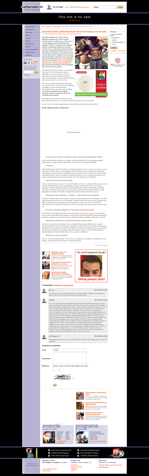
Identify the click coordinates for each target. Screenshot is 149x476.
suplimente (30, 52)
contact (73, 470)
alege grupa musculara (61, 442)
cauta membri (46, 470)
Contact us (74, 20)
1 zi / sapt (93, 435)
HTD (90, 462)
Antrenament (56, 26)
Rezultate (113, 50)
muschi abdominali (76, 33)
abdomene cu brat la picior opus (82, 213)
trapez (67, 437)
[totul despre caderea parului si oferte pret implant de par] (91, 282)
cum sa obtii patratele (61, 63)
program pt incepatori (97, 433)
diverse (28, 38)
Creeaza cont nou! (83, 7)
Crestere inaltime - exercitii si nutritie (110, 465)
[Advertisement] (58, 405)
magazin (29, 55)
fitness (28, 35)
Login (66, 7)
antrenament (30, 27)
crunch (65, 33)
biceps (59, 435)
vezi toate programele (98, 441)
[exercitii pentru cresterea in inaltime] (74, 457)
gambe (67, 432)
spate (67, 435)
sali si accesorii (31, 49)
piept (67, 433)
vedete (28, 46)
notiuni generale (95, 432)
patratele (69, 33)
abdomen (60, 33)
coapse (59, 437)
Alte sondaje (122, 50)
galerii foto (30, 44)
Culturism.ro (49, 26)
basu (53, 290)
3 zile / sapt (94, 439)
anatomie (29, 32)
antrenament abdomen (52, 33)
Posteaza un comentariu (63, 285)
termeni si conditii (76, 466)
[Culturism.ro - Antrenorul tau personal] (32, 8)
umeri (59, 439)
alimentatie (30, 29)
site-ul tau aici (103, 467)
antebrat (60, 433)
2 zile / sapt (94, 437)
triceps (67, 439)
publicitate (74, 468)
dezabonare (27, 74)
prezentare (74, 465)
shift (106, 245)
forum (28, 41)
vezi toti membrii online (49, 469)
